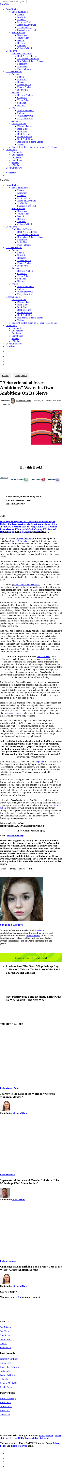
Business (21, 219)
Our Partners (6, 1339)
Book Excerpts (24, 310)
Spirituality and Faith (26, 206)
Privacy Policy (46, 1435)
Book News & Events (22, 229)
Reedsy (38, 930)
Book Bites (22, 304)
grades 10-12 (22, 521)
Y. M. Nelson (18, 1199)
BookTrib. (4, 4)
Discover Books (13, 297)
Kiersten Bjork (20, 1113)
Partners (15, 338)
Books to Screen (24, 312)
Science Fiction (24, 260)
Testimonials (5, 1371)
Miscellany (22, 239)
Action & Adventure (26, 200)
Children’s (22, 273)
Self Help (21, 221)
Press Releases (24, 245)
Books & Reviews (20, 187)
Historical (21, 281)
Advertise (4, 1379)
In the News (22, 242)
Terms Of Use (18, 1438)
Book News (11, 226)
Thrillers (11, 1174)
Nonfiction (22, 193)
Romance (21, 195)
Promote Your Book (9, 1359)
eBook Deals (6, 1406)
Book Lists (22, 307)
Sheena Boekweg (15, 835)
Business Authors (25, 271)
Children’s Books (25, 224)
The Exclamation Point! (28, 234)
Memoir (21, 216)
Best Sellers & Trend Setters (30, 237)
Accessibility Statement (37, 1438)
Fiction (20, 190)
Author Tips (5, 1363)
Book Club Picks (25, 315)
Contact (3, 1343)
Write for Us (5, 1347)
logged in (17, 1297)
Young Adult (23, 213)
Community (11, 325)
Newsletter (11, 346)
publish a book (33, 935)
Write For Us (17, 341)
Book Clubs (5, 1402)
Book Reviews (12, 185)
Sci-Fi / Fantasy (24, 203)
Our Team (16, 333)
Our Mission (17, 330)
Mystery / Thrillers (25, 198)
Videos (20, 320)
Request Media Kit (8, 1383)
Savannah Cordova (23, 401)
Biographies (22, 211)
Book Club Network (9, 1367)
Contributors (17, 336)
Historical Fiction (37, 521)
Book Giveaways (14, 343)
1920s (2, 521)
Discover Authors (14, 247)
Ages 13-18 (10, 521)
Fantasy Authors (24, 263)
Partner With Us (7, 1375)
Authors (15, 250)
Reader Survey (7, 1387)
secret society (23, 524)
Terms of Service (19, 1446)
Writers (15, 284)
